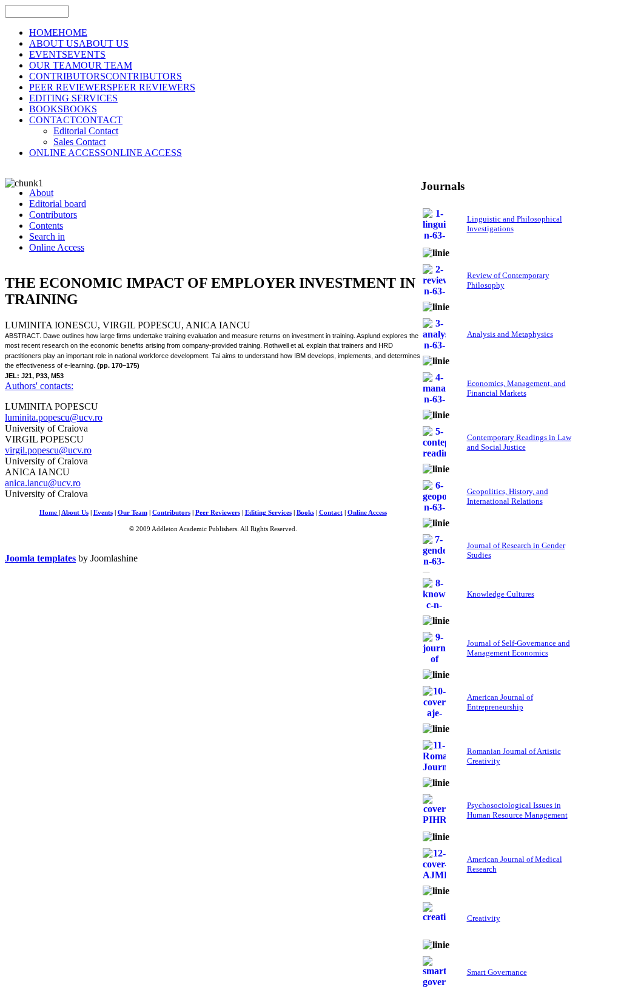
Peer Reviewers (217, 512)
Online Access (367, 512)
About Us (75, 512)
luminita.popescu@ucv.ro (53, 417)
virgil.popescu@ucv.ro (48, 450)
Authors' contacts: (39, 386)
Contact (331, 512)
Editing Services (268, 512)
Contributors (171, 512)
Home (49, 512)
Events (103, 512)
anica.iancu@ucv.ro (43, 483)
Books (305, 512)
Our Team (132, 512)
